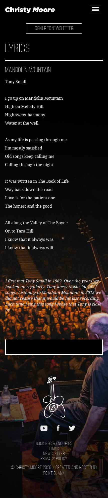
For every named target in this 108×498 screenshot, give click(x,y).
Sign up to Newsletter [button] (54, 29)
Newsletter (54, 453)
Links (54, 448)
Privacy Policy (54, 459)
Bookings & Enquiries (54, 443)
